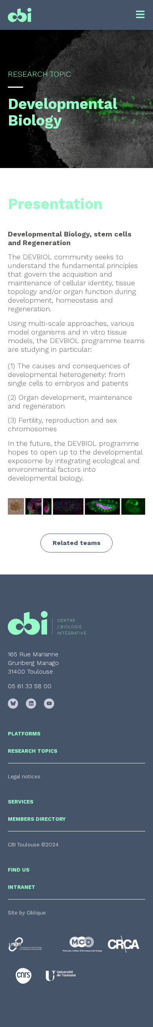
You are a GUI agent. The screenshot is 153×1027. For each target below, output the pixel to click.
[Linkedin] (31, 703)
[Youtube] (49, 703)
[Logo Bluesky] (13, 703)
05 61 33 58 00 (29, 686)
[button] (33, 844)
